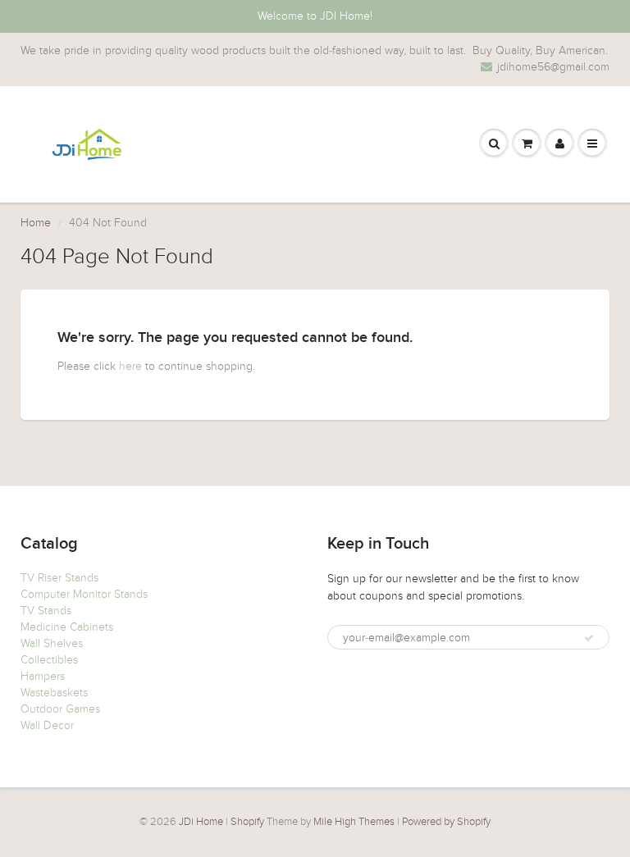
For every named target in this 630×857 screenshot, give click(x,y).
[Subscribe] (589, 638)
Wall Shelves (52, 643)
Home (36, 223)
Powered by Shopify (446, 821)
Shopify (247, 821)
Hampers (43, 676)
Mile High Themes (354, 821)
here (130, 366)
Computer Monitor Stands (84, 594)
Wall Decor (47, 725)
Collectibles (49, 660)
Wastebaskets (54, 693)
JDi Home (201, 821)
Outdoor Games (60, 709)
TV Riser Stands (59, 578)
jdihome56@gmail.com (553, 67)
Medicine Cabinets (67, 627)
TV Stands (46, 611)
